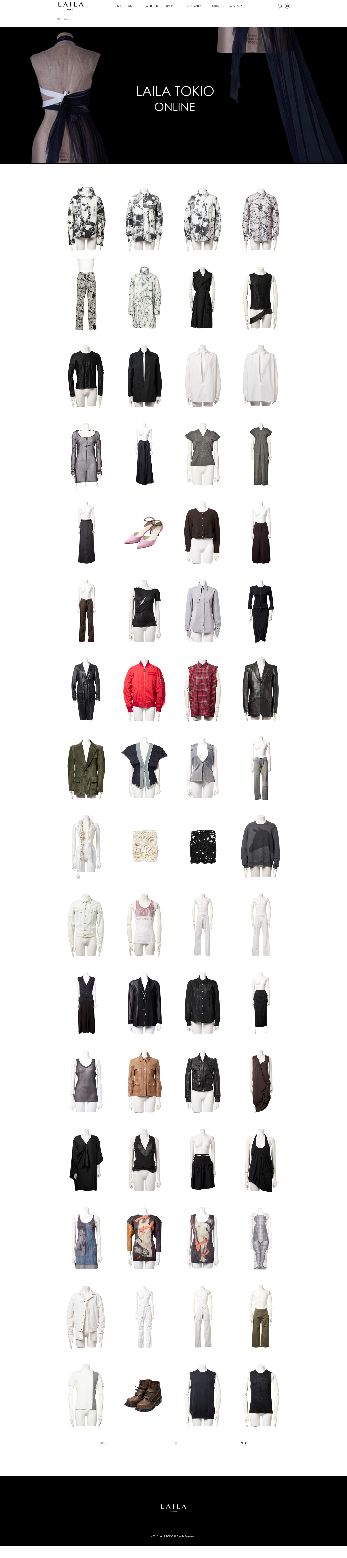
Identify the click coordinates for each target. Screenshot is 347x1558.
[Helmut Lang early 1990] (261, 570)
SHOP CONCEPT (127, 6)
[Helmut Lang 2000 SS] (203, 1354)
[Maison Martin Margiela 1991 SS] (86, 492)
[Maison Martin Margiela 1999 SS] (203, 492)
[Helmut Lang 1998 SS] (261, 1354)
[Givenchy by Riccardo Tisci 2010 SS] (203, 727)
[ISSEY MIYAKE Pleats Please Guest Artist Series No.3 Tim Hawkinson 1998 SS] (261, 1276)
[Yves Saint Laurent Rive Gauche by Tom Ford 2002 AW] (261, 727)
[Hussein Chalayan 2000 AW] (203, 1197)
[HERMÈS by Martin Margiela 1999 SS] (203, 413)
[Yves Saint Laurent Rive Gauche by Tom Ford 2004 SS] (86, 805)
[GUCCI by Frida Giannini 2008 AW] (203, 1119)
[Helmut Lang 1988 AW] (203, 570)
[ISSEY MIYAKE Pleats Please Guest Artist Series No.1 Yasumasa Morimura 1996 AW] (144, 1276)
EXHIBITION (151, 6)
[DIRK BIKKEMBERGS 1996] (144, 1433)
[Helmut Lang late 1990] (203, 1433)
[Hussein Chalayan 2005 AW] (261, 884)
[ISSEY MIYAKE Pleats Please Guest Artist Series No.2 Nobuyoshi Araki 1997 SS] (86, 1276)
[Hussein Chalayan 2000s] (144, 1197)
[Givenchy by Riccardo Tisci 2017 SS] (144, 727)
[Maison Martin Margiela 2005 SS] (261, 962)
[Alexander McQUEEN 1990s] (203, 648)
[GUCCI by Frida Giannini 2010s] (144, 1119)
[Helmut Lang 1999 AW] (144, 1354)
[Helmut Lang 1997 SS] (261, 335)
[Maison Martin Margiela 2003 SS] (144, 962)
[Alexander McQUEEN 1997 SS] (144, 648)
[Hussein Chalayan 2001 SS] (261, 1119)
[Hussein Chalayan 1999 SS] (86, 1197)
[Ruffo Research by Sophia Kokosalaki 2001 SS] (86, 727)
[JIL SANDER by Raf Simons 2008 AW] (86, 256)
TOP (59, 19)
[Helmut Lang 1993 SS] (261, 1040)
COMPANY (236, 6)
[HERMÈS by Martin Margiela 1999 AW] (144, 413)
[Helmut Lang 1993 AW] (86, 1119)
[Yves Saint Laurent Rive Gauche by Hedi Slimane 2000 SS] (203, 335)
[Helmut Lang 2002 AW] (144, 570)
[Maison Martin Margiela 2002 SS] (144, 805)
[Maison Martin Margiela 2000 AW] (86, 962)
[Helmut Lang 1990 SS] (86, 1040)
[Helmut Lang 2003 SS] (86, 1354)
